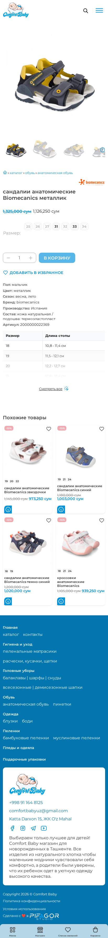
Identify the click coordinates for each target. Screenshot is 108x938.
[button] (33, 272)
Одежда (10, 714)
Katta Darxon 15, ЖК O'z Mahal (40, 818)
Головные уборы (18, 670)
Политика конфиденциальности (31, 901)
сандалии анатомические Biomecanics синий (79, 488)
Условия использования (24, 909)
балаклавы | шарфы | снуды (32, 677)
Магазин (40, 935)
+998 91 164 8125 (26, 802)
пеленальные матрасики (30, 651)
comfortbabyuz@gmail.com (38, 810)
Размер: (11, 233)
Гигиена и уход (17, 644)
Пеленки (11, 731)
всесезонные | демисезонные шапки (43, 687)
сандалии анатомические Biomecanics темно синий (27, 580)
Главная (10, 627)
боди (27, 721)
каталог (11, 634)
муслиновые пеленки (76, 737)
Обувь (9, 697)
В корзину (57, 258)
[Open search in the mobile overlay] (85, 10)
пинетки (62, 704)
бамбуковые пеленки (26, 737)
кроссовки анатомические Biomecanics (70, 582)
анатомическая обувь (26, 704)
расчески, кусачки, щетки (30, 660)
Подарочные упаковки (24, 759)
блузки (10, 721)
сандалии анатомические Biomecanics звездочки (26, 490)
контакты (32, 634)
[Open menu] (99, 10)
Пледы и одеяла (18, 748)
